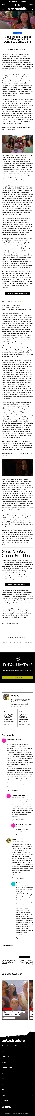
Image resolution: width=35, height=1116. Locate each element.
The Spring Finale (14, 623)
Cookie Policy (14, 1113)
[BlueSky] (16, 1045)
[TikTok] (7, 1045)
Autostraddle (13, 1)
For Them (23, 1)
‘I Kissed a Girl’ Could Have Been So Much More (13, 1013)
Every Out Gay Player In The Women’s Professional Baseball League (8, 717)
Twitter (26, 704)
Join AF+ (24, 293)
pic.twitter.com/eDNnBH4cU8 (11, 307)
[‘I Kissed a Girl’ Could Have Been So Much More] (15, 1000)
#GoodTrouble (11, 305)
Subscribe (31, 4)
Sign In (3, 4)
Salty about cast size (18, 795)
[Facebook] (5, 1045)
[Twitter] (10, 1045)
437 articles (22, 707)
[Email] (13, 1045)
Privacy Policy (20, 1113)
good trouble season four (9, 642)
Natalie (13, 46)
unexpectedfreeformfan (14, 739)
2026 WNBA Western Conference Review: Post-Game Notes (23, 717)
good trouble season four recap (24, 642)
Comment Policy (27, 1113)
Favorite (16, 49)
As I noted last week (17, 111)
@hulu (20, 305)
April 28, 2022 (27, 309)
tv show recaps (17, 33)
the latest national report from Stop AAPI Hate (16, 378)
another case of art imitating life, (17, 362)
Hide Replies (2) (15, 790)
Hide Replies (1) (20, 819)
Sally (4, 1017)
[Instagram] (2, 1045)
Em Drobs (19, 883)
